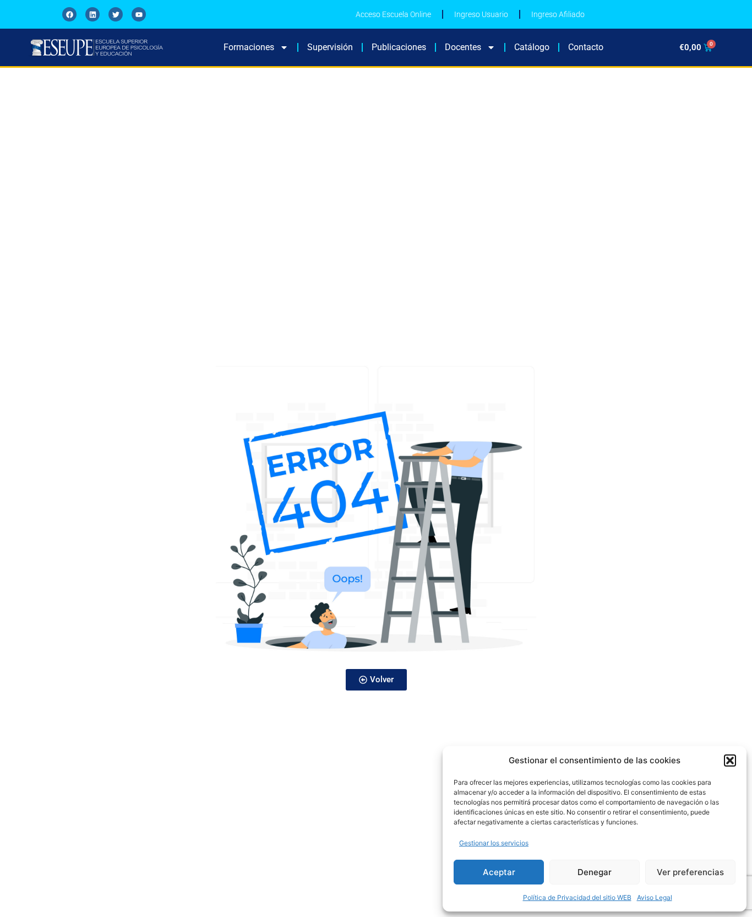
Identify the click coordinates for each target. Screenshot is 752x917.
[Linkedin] (92, 14)
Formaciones (249, 47)
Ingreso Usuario (481, 14)
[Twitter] (115, 14)
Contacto (585, 47)
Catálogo (531, 47)
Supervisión (330, 47)
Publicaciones (399, 47)
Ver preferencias (690, 872)
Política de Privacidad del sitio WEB (577, 897)
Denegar (594, 872)
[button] (729, 760)
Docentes (463, 47)
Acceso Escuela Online (393, 14)
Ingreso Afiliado (558, 14)
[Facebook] (69, 14)
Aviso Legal (654, 897)
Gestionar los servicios (493, 843)
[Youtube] (139, 14)
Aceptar (499, 872)
